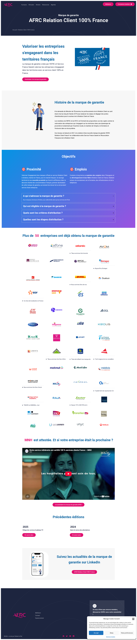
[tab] (68, 197)
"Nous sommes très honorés (79, 253)
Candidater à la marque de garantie (35, 79)
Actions (38, 4)
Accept (96, 633)
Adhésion (38, 613)
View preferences (127, 633)
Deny (111, 633)
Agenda (53, 4)
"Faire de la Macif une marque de (80, 359)
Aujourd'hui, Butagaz (101, 268)
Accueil (15, 30)
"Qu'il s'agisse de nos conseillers (104, 359)
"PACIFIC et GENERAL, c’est (31, 405)
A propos (24, 4)
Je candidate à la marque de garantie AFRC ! (68, 504)
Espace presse (39, 618)
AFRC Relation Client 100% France (84, 572)
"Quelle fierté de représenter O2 (104, 391)
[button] (133, 619)
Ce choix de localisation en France (33, 301)
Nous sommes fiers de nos (79, 284)
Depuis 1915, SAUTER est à (79, 405)
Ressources (45, 4)
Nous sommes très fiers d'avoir (33, 387)
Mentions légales (110, 636)
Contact (37, 615)
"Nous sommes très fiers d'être (56, 359)
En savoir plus (29, 535)
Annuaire (31, 4)
